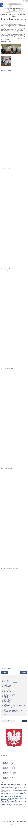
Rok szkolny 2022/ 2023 (8, 766)
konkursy (21, 790)
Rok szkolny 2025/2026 (8, 762)
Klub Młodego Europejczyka (19, 788)
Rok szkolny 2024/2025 (8, 763)
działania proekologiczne (12, 787)
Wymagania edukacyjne (8, 688)
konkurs (18, 790)
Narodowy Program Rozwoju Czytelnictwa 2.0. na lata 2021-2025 (14, 706)
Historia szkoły (6, 680)
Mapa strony (6, 713)
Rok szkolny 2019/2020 (8, 769)
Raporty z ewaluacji (7, 700)
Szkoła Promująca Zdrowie (11, 801)
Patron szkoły (6, 681)
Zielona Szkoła (8, 805)
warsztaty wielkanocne (6, 804)
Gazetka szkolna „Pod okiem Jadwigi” (10, 695)
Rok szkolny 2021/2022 (6, 668)
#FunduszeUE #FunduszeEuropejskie (10, 784)
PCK (15, 795)
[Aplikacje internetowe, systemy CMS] (13, 825)
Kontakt (5, 714)
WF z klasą (15, 804)
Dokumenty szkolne (7, 679)
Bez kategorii (5, 779)
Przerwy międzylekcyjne (8, 689)
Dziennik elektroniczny (7, 693)
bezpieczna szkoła (6, 786)
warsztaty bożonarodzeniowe (21, 802)
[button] (1, 5)
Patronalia (12, 795)
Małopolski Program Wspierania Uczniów (11, 704)
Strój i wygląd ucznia (7, 691)
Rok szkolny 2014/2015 (8, 776)
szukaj (24, 720)
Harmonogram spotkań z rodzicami (9, 694)
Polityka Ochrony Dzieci (8, 699)
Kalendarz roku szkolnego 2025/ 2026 (10, 682)
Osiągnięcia (6, 696)
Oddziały (5, 684)
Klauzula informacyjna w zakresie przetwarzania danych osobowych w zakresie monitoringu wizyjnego (13, 711)
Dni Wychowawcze (5, 787)
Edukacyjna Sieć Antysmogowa (5, 788)
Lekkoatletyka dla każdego (14, 791)
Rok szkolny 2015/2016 (8, 774)
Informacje (5, 778)
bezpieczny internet (16, 786)
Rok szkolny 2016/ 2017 (8, 773)
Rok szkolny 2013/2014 (8, 777)
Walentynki (15, 802)
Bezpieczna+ (22, 784)
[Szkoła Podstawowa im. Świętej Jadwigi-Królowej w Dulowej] (14, 12)
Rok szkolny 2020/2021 (8, 768)
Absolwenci (6, 697)
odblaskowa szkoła (13, 793)
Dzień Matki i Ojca (20, 787)
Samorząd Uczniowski (7, 685)
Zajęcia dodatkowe (7, 690)
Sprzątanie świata (17, 798)
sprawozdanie (12, 798)
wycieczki (18, 804)
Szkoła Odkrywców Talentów (12, 799)
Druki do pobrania (7, 686)
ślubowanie (11, 805)
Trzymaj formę (11, 802)
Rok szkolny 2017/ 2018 (8, 772)
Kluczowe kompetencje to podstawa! (9, 790)
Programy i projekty (7, 702)
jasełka (11, 788)
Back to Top (18, 825)
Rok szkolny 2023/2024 (8, 764)
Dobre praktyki (6, 701)
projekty (22, 795)
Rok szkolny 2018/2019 (8, 771)
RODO (5, 709)
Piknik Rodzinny (18, 795)
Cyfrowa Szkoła (23, 786)
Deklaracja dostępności (8, 708)
